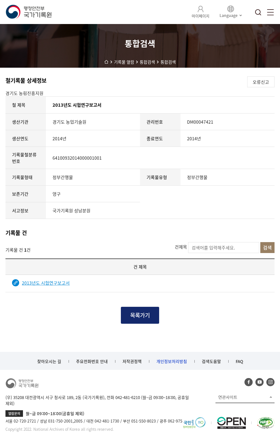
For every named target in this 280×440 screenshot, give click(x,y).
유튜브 (259, 382)
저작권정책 (132, 361)
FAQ (239, 361)
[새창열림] (194, 420)
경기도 (12, 93)
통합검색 (258, 12)
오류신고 (261, 82)
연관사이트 (227, 397)
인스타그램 (270, 382)
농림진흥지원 (31, 93)
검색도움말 (211, 361)
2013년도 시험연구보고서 (46, 283)
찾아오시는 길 (49, 361)
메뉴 (270, 12)
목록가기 (140, 315)
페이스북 (248, 382)
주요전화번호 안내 (92, 361)
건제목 (181, 246)
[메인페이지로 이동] (28, 12)
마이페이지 (200, 16)
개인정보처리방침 (171, 361)
